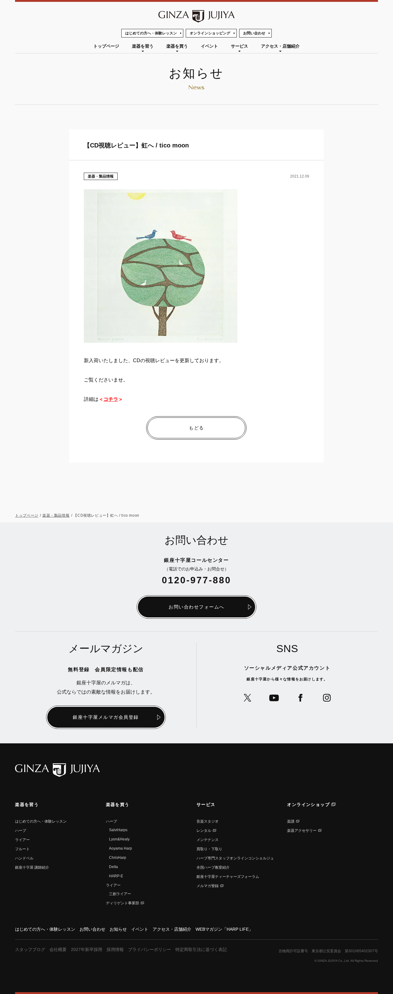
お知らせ (118, 929)
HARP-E (116, 876)
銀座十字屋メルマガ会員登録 (106, 717)
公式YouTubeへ (274, 698)
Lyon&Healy (119, 839)
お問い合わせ (254, 33)
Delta (113, 867)
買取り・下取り (209, 849)
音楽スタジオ (207, 821)
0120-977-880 (196, 580)
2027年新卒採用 (86, 949)
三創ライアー (120, 894)
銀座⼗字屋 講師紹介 (32, 867)
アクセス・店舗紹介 (280, 46)
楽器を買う (177, 46)
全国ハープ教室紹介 (213, 867)
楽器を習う (143, 46)
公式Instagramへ (327, 698)
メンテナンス (207, 840)
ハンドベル (24, 858)
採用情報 (115, 949)
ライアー (22, 840)
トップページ (106, 46)
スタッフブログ (30, 949)
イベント (209, 46)
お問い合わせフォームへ (196, 606)
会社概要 (58, 949)
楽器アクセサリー (302, 830)
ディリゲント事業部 (122, 903)
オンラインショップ (308, 804)
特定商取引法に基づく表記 (201, 949)
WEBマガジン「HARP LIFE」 (224, 929)
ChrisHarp (117, 857)
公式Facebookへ (300, 698)
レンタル (203, 830)
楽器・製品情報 (101, 176)
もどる (196, 427)
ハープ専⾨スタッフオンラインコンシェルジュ (235, 858)
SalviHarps (118, 830)
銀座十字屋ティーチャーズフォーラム (227, 877)
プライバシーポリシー (149, 949)
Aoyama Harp (120, 848)
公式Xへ (247, 698)
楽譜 (290, 821)
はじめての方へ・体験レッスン (151, 33)
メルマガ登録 (207, 886)
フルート (22, 849)
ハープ (20, 830)
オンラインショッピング (210, 33)
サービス (239, 46)
